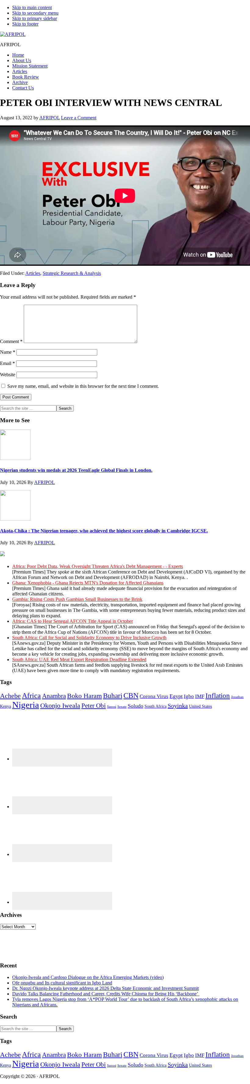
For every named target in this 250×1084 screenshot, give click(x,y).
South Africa (155, 706)
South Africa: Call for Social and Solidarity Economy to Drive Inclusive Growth (89, 637)
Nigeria (25, 705)
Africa (31, 695)
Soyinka (178, 705)
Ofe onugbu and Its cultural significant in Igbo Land (62, 982)
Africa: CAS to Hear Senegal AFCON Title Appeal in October (72, 621)
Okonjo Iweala (60, 705)
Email (7, 363)
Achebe (10, 696)
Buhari (112, 696)
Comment (11, 341)
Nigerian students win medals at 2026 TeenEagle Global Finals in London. (76, 470)
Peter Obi (93, 705)
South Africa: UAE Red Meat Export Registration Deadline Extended (79, 659)
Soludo (135, 706)
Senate (122, 706)
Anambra (54, 696)
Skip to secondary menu (35, 13)
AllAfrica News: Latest (116, 554)
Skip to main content (32, 7)
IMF (199, 696)
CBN (130, 695)
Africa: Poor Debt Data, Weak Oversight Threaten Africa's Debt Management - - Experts (97, 566)
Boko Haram (84, 696)
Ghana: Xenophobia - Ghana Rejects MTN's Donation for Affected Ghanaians (87, 582)
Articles (32, 273)
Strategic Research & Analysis (72, 273)
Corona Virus (154, 696)
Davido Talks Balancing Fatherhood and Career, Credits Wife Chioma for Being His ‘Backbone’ (105, 993)
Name (7, 352)
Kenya (5, 706)
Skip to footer (25, 23)
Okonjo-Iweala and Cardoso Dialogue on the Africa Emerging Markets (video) (88, 977)
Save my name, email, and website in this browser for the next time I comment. (83, 386)
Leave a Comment (78, 117)
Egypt (176, 696)
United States (200, 706)
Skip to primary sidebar (34, 18)
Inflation (217, 696)
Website (7, 374)
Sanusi (111, 706)
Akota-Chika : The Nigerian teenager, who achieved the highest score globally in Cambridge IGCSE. (104, 530)
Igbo (189, 696)
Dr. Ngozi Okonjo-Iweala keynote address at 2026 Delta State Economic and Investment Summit (105, 988)
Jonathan (237, 697)
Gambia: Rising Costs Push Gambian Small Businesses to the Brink (77, 599)
